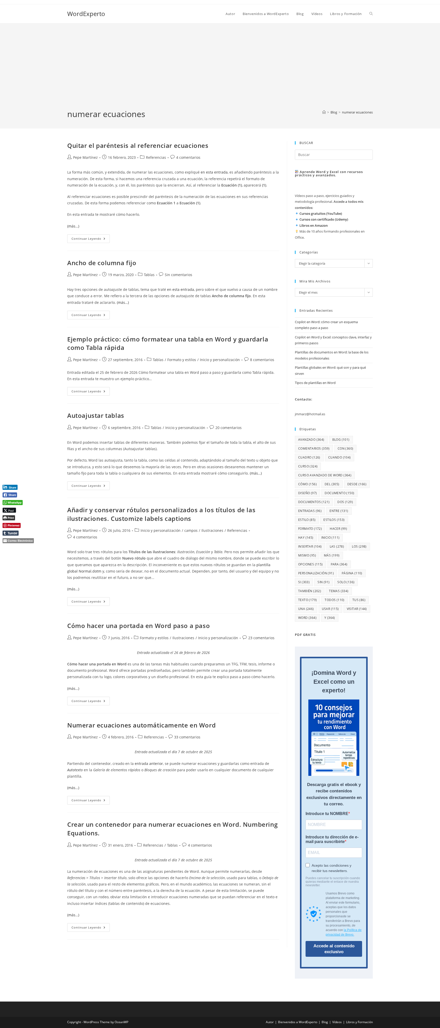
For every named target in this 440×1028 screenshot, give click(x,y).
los (359, 546)
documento (339, 493)
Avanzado (311, 439)
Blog (325, 1022)
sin (323, 582)
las (337, 546)
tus (358, 600)
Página (352, 573)
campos (191, 530)
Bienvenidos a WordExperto (297, 1022)
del (332, 484)
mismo (307, 555)
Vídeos (337, 1022)
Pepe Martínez (85, 157)
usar (330, 609)
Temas (338, 591)
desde (356, 484)
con (345, 448)
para (339, 564)
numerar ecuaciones (357, 112)
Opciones (310, 564)
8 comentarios (262, 359)
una (306, 609)
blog (341, 439)
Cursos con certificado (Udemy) (323, 219)
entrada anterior (149, 763)
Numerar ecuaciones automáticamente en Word (141, 725)
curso (308, 466)
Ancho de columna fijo (101, 263)
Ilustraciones (212, 530)
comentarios (314, 448)
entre (338, 511)
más (332, 555)
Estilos (334, 520)
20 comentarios (228, 427)
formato (310, 528)
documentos (313, 502)
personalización (316, 573)
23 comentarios (261, 637)
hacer (338, 528)
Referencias (156, 157)
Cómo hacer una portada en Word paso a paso (138, 625)
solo (345, 582)
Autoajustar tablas (95, 415)
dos (345, 502)
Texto (307, 600)
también (309, 591)
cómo (307, 484)
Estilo (306, 520)
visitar (357, 609)
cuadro (309, 457)
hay (305, 537)
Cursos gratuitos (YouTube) (320, 213)
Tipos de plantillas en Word (315, 382)
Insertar (310, 546)
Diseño (307, 493)
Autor (270, 1022)
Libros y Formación (359, 1022)
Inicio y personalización (220, 359)
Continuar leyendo (91, 239)
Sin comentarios (178, 274)
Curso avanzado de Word (324, 475)
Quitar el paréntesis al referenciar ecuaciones (138, 145)
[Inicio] (324, 112)
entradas (310, 511)
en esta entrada (214, 172)
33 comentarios (187, 737)
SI (304, 582)
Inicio (330, 537)
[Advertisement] (220, 70)
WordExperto (86, 13)
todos (334, 600)
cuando (339, 457)
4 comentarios (188, 157)
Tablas (149, 274)
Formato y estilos (181, 359)
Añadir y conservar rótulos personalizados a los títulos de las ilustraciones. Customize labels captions (161, 514)
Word (307, 618)
